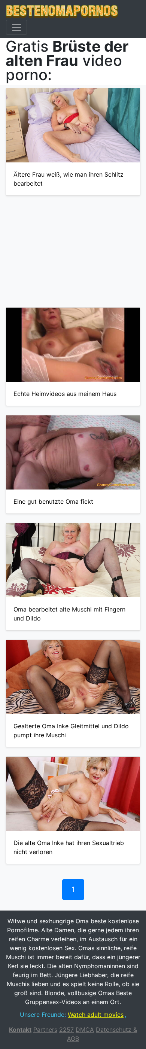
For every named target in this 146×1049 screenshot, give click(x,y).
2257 (66, 1029)
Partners (45, 1029)
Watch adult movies (96, 1014)
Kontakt (20, 1029)
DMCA (85, 1029)
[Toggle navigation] (16, 27)
